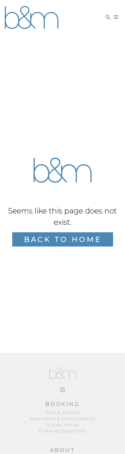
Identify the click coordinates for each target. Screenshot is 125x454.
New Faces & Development (62, 418)
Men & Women (63, 412)
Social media (62, 425)
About (62, 450)
